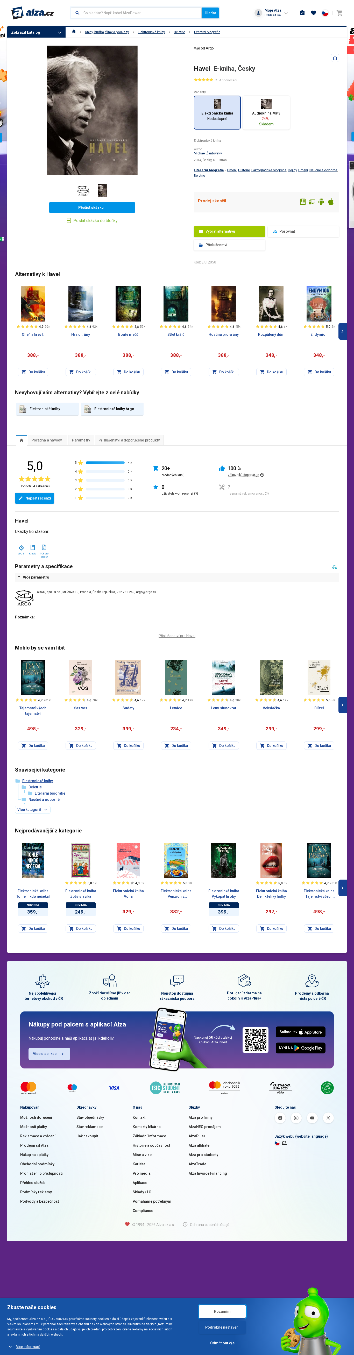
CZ (284, 1143)
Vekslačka (271, 708)
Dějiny (292, 170)
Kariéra (139, 1164)
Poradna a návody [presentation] (47, 440)
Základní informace (149, 1136)
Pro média (142, 1173)
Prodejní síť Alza (34, 1145)
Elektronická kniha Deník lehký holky (271, 893)
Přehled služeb (32, 1183)
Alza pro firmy (201, 1117)
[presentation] (21, 440)
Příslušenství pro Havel (177, 636)
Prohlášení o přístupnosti (41, 1173)
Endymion (319, 334)
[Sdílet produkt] (335, 58)
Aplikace (140, 1183)
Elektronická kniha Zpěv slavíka (80, 893)
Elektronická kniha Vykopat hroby (223, 893)
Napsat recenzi (38, 498)
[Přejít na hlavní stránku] (32, 12)
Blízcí (319, 708)
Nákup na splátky (34, 1155)
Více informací (28, 1347)
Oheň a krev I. (33, 334)
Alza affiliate (199, 1145)
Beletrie (179, 32)
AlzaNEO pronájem (205, 1127)
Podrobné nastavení (222, 1327)
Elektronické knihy (151, 32)
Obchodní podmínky (37, 1164)
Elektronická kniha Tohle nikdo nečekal (33, 893)
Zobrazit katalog (25, 32)
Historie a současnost (151, 1145)
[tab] (21, 440)
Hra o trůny (80, 334)
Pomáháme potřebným (152, 1201)
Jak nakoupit (87, 1136)
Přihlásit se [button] (273, 15)
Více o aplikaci (45, 1054)
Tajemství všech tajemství (32, 711)
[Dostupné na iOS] (331, 202)
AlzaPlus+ (197, 1136)
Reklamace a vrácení (37, 1136)
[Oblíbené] (313, 13)
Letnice (176, 708)
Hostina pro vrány (224, 334)
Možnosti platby (33, 1127)
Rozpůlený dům (271, 334)
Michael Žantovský (208, 153)
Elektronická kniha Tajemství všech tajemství (319, 894)
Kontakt (139, 1117)
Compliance (143, 1211)
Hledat (210, 13)
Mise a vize (142, 1155)
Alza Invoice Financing (208, 1173)
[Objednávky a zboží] (302, 13)
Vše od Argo (204, 48)
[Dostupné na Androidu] (321, 202)
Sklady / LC (142, 1192)
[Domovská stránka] (74, 32)
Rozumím (222, 1311)
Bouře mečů (128, 334)
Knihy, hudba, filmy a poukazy (107, 32)
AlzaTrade (197, 1164)
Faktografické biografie (268, 170)
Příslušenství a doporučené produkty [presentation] (129, 440)
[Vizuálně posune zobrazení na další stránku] (342, 331)
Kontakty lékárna (147, 1127)
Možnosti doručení (36, 1117)
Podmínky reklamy (36, 1192)
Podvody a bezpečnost (39, 1201)
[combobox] (136, 13)
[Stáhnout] (21, 546)
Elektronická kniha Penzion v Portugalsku (176, 894)
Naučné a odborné (323, 170)
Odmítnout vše (222, 1343)
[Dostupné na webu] (312, 202)
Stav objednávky (90, 1117)
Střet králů (176, 334)
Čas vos (80, 708)
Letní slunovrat (223, 708)
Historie (244, 170)
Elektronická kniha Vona (128, 893)
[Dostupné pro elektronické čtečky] (303, 202)
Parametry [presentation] (81, 440)
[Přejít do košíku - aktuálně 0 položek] (339, 13)
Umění (232, 170)
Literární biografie (207, 32)
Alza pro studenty (203, 1155)
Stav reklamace (89, 1127)
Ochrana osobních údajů (209, 1225)
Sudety (128, 708)
